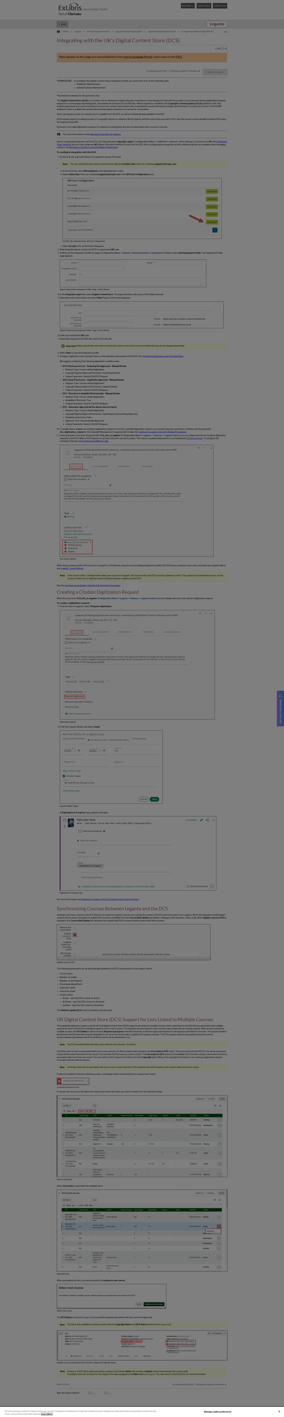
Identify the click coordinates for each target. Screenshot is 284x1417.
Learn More (46, 1414)
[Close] (279, 1411)
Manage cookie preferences (217, 1412)
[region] (142, 1412)
